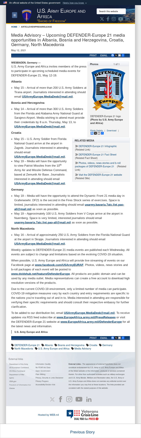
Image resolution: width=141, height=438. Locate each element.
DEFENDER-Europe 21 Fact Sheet (97, 154)
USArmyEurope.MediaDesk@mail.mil (47, 96)
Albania (49, 345)
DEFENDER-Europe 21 (27, 345)
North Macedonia (23, 348)
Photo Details (96, 130)
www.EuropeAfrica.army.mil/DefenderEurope (91, 321)
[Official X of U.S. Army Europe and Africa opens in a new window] (102, 19)
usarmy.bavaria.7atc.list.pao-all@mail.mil (42, 222)
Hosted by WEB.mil (48, 414)
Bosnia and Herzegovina (71, 345)
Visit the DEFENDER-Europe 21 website (101, 174)
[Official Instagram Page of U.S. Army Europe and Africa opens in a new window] (114, 19)
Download (111, 130)
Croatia (93, 345)
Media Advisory (82, 348)
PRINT (93, 55)
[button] (75, 3)
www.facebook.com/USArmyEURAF (59, 265)
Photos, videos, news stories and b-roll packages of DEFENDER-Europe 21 (98, 164)
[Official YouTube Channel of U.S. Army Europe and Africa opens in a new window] (120, 19)
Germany (107, 345)
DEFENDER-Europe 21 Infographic (98, 146)
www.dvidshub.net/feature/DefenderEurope (40, 274)
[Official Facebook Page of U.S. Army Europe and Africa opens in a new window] (108, 19)
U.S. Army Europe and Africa (53, 348)
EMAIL (103, 55)
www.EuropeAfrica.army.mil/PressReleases (86, 317)
